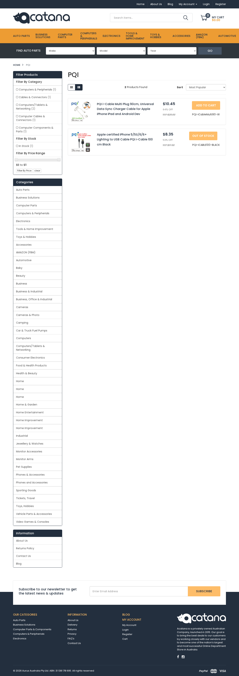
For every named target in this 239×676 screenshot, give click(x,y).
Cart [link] (125, 639)
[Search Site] (186, 18)
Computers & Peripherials (88, 35)
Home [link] (20, 381)
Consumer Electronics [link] (30, 357)
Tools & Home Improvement (135, 35)
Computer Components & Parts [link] (34, 129)
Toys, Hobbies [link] (25, 506)
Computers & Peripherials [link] (37, 89)
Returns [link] (72, 629)
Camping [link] (22, 323)
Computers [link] (23, 338)
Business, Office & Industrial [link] (34, 299)
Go (210, 51)
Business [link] (21, 283)
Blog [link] (18, 564)
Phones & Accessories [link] (30, 475)
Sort (180, 87)
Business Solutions (42, 36)
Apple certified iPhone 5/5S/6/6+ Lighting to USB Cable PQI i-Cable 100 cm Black (125, 139)
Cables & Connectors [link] (35, 97)
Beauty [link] (20, 276)
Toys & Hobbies (155, 36)
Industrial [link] (22, 436)
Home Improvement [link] (29, 420)
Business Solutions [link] (28, 197)
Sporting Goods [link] (26, 490)
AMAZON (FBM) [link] (25, 252)
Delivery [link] (72, 624)
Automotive (227, 36)
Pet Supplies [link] (24, 467)
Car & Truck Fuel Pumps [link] (31, 330)
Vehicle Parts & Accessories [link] (34, 514)
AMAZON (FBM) (201, 36)
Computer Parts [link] (26, 205)
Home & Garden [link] (26, 404)
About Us (156, 4)
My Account (187, 4)
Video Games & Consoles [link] (32, 522)
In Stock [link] (26, 146)
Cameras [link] (22, 307)
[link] (178, 657)
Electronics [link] (23, 221)
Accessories (181, 36)
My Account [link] (129, 625)
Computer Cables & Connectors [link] (30, 118)
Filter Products (27, 74)
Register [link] (127, 634)
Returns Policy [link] (25, 548)
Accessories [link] (24, 245)
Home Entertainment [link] (30, 412)
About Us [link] (22, 541)
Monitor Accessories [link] (29, 451)
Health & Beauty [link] (26, 373)
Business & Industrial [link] (29, 291)
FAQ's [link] (71, 638)
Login (206, 4)
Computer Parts (65, 36)
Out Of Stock (203, 136)
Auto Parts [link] (23, 190)
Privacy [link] (72, 634)
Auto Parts (21, 36)
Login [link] (125, 630)
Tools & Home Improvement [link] (34, 229)
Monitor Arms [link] (24, 459)
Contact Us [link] (23, 556)
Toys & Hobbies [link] (26, 237)
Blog (170, 4)
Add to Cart (206, 105)
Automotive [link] (24, 260)
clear (37, 170)
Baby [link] (19, 268)
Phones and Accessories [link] (32, 482)
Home (141, 4)
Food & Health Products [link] (31, 365)
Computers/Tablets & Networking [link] (32, 106)
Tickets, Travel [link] (25, 498)
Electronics (111, 36)
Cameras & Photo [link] (27, 315)
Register (220, 4)
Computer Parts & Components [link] (32, 629)
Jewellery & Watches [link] (29, 443)
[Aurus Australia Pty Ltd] (41, 17)
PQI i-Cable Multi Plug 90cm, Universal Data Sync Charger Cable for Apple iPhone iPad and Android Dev (125, 109)
